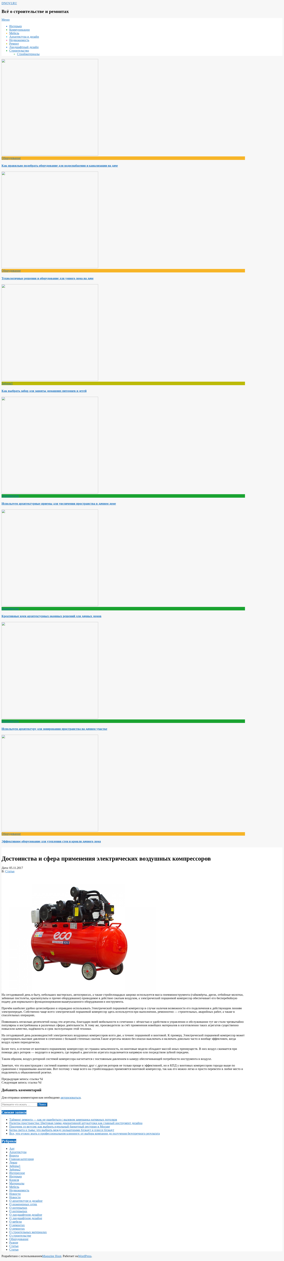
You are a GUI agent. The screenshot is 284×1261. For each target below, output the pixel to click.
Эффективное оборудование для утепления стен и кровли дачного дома (51, 841)
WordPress (84, 1256)
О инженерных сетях (23, 1204)
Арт (11, 1148)
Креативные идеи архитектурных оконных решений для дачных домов (51, 616)
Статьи (9, 871)
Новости (15, 1193)
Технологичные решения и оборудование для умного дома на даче (48, 278)
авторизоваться (70, 1097)
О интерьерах (18, 1207)
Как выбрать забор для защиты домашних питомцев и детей (44, 390)
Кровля (14, 1180)
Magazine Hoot (51, 1256)
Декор (13, 1162)
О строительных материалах (28, 1232)
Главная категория (21, 1159)
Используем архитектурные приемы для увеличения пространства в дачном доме (59, 503)
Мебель (14, 1186)
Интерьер (15, 1176)
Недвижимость (19, 1190)
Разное (13, 1242)
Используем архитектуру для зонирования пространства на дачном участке (54, 728)
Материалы (16, 1183)
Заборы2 (14, 1169)
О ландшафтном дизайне (25, 1214)
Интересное (17, 1173)
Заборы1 (7, 383)
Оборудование (11, 158)
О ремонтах (17, 1225)
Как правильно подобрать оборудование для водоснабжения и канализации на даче (60, 165)
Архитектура (10, 495)
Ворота (14, 1155)
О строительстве (20, 1235)
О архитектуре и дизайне (26, 1200)
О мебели (15, 1221)
